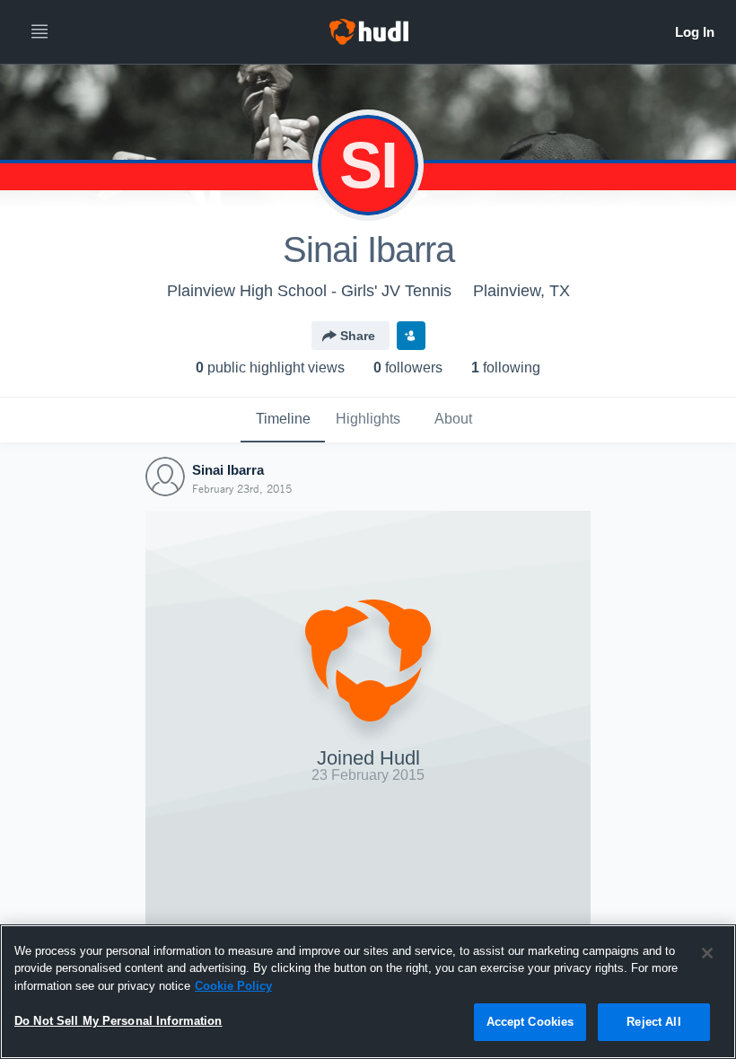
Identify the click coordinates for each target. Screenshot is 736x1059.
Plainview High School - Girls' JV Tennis (309, 291)
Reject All (653, 1021)
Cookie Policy (233, 986)
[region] (368, 991)
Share (357, 335)
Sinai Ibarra (228, 469)
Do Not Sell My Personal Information (118, 1021)
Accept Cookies (530, 1021)
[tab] (283, 420)
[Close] (707, 953)
